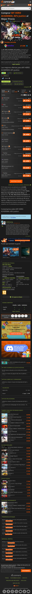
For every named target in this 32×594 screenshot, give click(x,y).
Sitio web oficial (6, 264)
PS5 (10, 73)
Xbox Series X (18, 73)
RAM (3, 282)
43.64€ (26, 167)
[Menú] (30, 2)
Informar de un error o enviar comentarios (19, 185)
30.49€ (26, 134)
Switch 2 (6, 75)
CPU (3, 279)
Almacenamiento (6, 287)
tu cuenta (13, 217)
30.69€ (26, 141)
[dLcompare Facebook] (8, 591)
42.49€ (26, 161)
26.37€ (26, 100)
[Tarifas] (25, 95)
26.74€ (26, 107)
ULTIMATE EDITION (7, 84)
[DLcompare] (16, 575)
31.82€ (26, 149)
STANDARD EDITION (17, 81)
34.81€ (26, 155)
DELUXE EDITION (19, 84)
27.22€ (26, 114)
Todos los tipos (6, 81)
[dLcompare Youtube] (20, 591)
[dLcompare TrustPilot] (16, 591)
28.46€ (26, 128)
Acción (10, 266)
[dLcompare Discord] (28, 591)
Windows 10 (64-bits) (9, 278)
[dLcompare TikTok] (24, 591)
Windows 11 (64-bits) (23, 278)
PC (4, 73)
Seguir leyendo (16, 64)
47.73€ (26, 175)
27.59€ (26, 121)
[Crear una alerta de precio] (29, 28)
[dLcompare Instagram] (12, 591)
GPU (3, 284)
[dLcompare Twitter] (4, 591)
